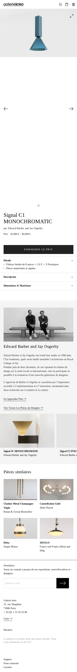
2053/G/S (45, 542)
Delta (6, 542)
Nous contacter (11, 663)
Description (10, 277)
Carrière (8, 667)
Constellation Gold (50, 503)
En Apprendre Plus (14, 399)
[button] (66, 4)
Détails (7, 260)
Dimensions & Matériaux (17, 285)
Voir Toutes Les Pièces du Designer (22, 408)
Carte (7, 618)
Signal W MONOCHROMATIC (21, 451)
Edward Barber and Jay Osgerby (25, 228)
